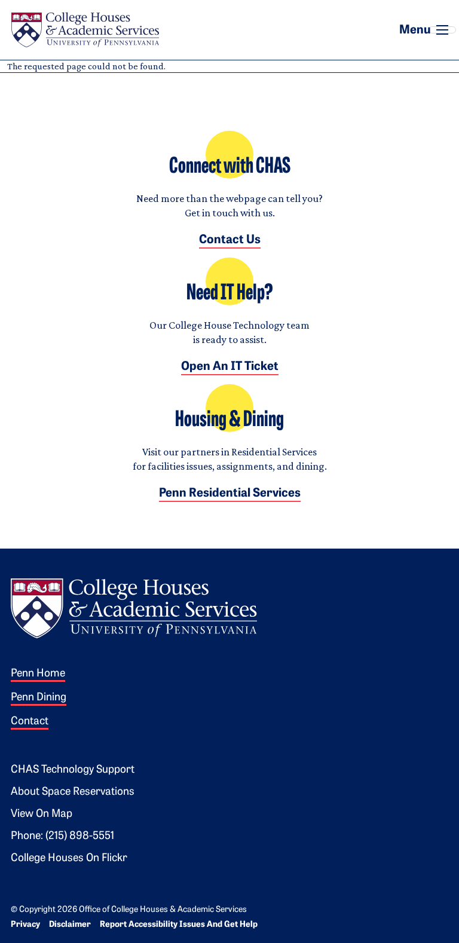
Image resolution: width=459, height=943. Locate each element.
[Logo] (134, 607)
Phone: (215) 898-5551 (62, 836)
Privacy (25, 924)
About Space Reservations (72, 792)
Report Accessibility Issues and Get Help (179, 924)
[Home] (85, 30)
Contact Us (230, 240)
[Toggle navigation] (442, 29)
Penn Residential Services (230, 494)
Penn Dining (38, 698)
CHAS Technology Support (72, 770)
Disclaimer (70, 924)
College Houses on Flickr (69, 858)
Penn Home (38, 674)
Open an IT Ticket (230, 367)
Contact (29, 722)
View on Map (41, 814)
